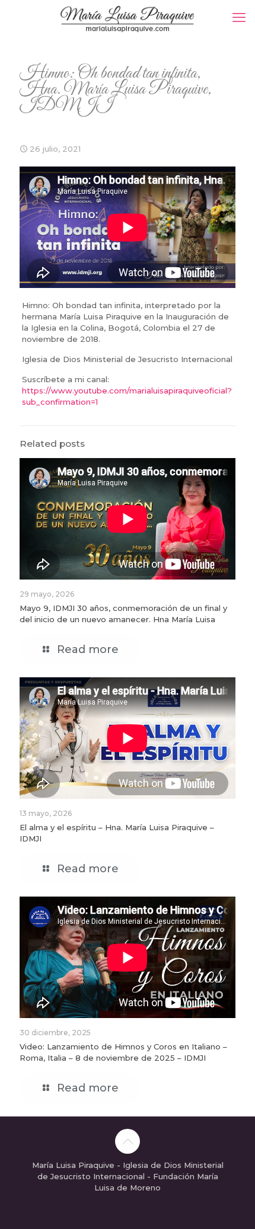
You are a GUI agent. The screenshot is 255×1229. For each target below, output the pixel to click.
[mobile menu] (239, 18)
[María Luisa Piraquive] (127, 18)
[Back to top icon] (127, 1141)
